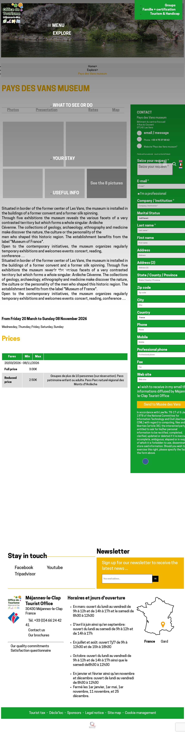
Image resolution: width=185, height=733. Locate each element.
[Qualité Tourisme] (92, 728)
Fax (140, 362)
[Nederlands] (180, 168)
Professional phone (152, 350)
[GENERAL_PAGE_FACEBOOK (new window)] (145, 460)
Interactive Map (165, 163)
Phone (142, 325)
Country (143, 312)
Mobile (142, 337)
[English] (180, 162)
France (149, 641)
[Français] (180, 165)
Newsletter (113, 552)
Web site (144, 374)
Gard (164, 641)
